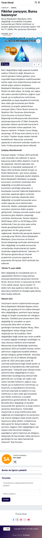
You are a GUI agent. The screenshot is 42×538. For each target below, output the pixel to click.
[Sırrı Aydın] (7, 459)
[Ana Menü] (39, 3)
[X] (17, 519)
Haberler (4, 8)
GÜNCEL (14, 8)
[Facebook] (13, 519)
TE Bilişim (26, 535)
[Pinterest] (21, 519)
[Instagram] (25, 519)
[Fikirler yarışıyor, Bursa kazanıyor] (21, 49)
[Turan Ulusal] (21, 514)
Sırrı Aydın (17, 458)
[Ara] (36, 3)
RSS (7, 529)
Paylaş (6, 64)
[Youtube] (28, 519)
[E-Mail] (15, 462)
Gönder (6, 500)
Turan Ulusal (7, 2)
